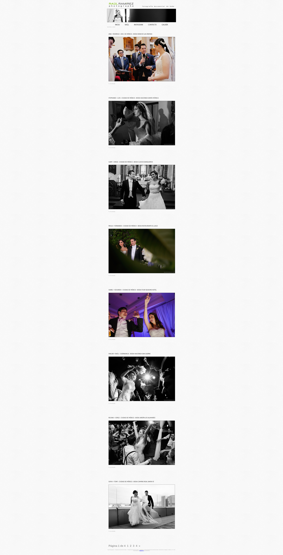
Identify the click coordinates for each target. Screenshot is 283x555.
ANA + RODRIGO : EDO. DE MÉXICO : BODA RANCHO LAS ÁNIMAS (130, 34)
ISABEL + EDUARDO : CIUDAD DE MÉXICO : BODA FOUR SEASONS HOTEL (133, 290)
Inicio (117, 25)
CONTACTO (152, 25)
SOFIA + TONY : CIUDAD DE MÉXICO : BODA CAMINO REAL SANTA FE (131, 482)
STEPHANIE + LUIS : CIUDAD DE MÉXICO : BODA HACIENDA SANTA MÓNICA (134, 98)
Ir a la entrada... (112, 83)
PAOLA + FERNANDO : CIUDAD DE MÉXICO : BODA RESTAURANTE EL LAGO (133, 226)
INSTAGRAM (138, 25)
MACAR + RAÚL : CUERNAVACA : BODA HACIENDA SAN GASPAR (129, 354)
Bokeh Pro (142, 550)
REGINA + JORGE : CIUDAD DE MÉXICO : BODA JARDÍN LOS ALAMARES (132, 418)
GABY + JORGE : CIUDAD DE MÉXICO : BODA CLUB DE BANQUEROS (131, 162)
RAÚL (127, 25)
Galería (165, 25)
